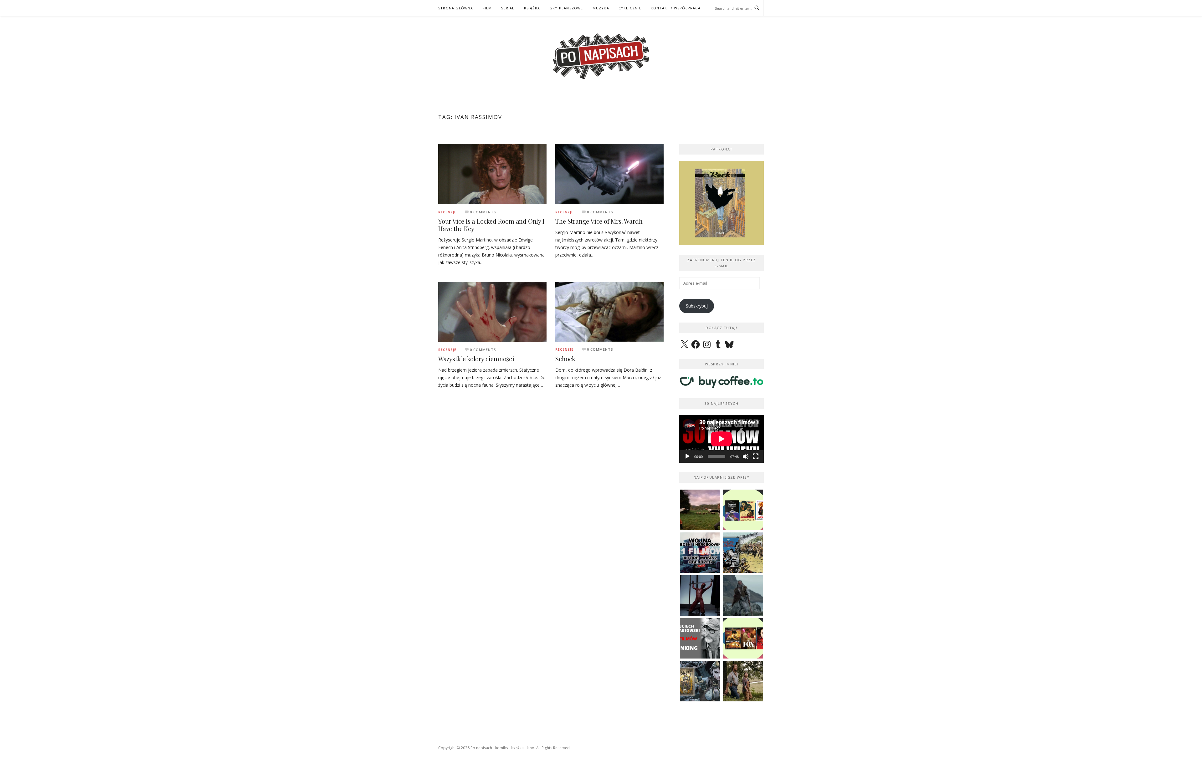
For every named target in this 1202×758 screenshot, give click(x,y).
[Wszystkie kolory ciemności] (492, 311)
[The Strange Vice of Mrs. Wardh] (609, 173)
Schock (565, 358)
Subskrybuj (697, 306)
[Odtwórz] (687, 456)
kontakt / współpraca (676, 8)
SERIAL (507, 8)
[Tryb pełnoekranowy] (756, 456)
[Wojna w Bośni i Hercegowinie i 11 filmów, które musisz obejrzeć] (700, 552)
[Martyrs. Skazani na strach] (700, 595)
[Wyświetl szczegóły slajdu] (721, 203)
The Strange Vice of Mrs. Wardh (598, 221)
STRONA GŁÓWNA (455, 8)
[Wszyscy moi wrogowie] (743, 681)
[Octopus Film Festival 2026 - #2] (743, 638)
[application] (721, 439)
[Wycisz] (745, 456)
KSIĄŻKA (532, 8)
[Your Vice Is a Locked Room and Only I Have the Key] (492, 173)
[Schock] (609, 311)
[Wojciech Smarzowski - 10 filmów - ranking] (700, 638)
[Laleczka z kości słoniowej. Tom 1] (743, 552)
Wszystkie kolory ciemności (476, 358)
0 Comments (483, 212)
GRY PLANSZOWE (566, 8)
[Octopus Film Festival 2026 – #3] (743, 510)
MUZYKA (601, 8)
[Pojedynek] (700, 510)
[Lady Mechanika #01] (700, 681)
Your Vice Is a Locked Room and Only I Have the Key (491, 225)
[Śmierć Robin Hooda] (743, 595)
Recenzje (447, 212)
